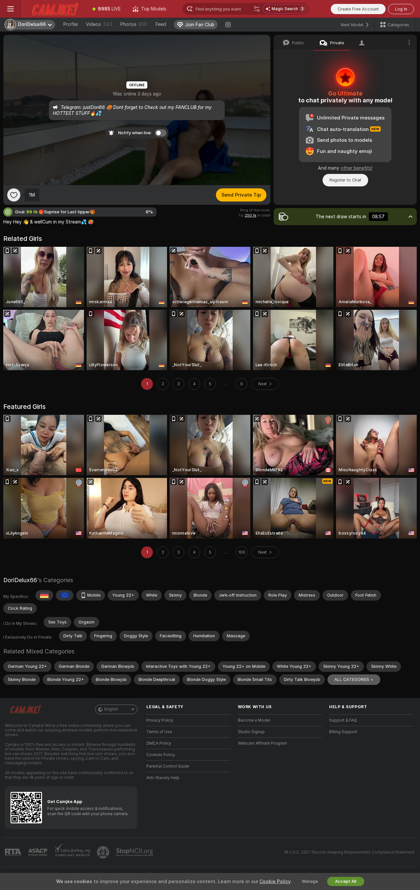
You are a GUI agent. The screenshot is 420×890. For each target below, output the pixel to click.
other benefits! (356, 168)
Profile (70, 24)
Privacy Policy (159, 720)
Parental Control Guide (167, 766)
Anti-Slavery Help (162, 777)
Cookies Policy (160, 754)
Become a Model (254, 720)
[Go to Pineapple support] (104, 852)
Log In (401, 9)
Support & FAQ (343, 720)
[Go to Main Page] (54, 9)
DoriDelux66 (20, 580)
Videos (99, 24)
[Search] (257, 8)
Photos (133, 24)
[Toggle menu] (10, 9)
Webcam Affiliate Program (262, 743)
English (111, 709)
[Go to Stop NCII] (135, 852)
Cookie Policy (275, 881)
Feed (160, 24)
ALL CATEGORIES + (353, 679)
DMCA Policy (158, 743)
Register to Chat (345, 180)
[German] (44, 595)
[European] (65, 595)
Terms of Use (159, 732)
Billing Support (343, 732)
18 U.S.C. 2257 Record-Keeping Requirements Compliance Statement (349, 852)
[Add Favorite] (13, 194)
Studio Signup (251, 732)
